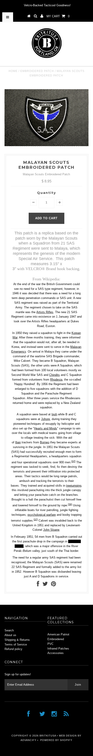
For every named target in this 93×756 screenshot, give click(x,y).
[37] (73, 461)
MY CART (58, 16)
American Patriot (58, 634)
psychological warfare (42, 514)
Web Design (68, 735)
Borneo (44, 442)
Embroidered (55, 639)
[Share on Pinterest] (53, 585)
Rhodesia (56, 379)
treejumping (73, 485)
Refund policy (13, 649)
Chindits (54, 375)
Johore (45, 419)
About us (10, 635)
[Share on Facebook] (38, 585)
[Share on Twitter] (45, 585)
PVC (50, 644)
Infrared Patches (58, 648)
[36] (70, 504)
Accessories (55, 653)
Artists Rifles (44, 312)
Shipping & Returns (17, 639)
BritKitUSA (48, 735)
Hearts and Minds (45, 428)
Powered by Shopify (56, 740)
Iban (18, 442)
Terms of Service (16, 644)
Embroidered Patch (37, 71)
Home (13, 71)
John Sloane (51, 529)
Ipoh (54, 414)
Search (9, 630)
